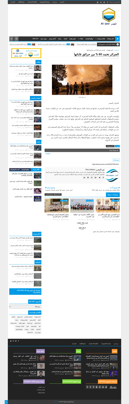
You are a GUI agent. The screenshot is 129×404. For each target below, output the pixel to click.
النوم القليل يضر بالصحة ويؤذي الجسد (22, 189)
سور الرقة (29, 323)
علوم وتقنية (72, 39)
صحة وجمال (14, 323)
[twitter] (104, 2)
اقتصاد (65, 39)
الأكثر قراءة (36, 169)
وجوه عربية (44, 39)
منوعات (26, 329)
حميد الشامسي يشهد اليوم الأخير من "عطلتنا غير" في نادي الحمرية (109, 215)
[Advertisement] (43, 20)
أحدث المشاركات (14, 169)
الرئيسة (62, 2)
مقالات (81, 39)
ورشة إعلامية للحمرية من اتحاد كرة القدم (24, 44)
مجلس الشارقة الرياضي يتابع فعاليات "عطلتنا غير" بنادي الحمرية (58, 215)
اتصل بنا (13, 2)
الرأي (39, 320)
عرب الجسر (41, 387)
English (35, 39)
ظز (39, 326)
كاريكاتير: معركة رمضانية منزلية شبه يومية (22, 266)
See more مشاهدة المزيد (53, 194)
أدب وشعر (19, 317)
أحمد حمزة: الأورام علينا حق (26, 74)
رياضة (59, 39)
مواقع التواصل (89, 39)
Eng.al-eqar (41, 393)
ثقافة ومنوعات (101, 39)
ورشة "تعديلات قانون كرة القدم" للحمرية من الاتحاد (60, 44)
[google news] (26, 53)
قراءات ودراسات (20, 326)
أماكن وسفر (52, 39)
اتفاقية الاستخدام (32, 2)
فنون (27, 326)
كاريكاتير (38, 329)
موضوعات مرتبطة (112, 195)
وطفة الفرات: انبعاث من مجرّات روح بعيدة (22, 133)
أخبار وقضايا (110, 39)
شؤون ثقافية (22, 323)
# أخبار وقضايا (110, 146)
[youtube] (97, 2)
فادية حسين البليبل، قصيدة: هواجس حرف (22, 125)
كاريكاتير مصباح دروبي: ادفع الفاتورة (23, 274)
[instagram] (100, 2)
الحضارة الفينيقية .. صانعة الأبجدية (23, 196)
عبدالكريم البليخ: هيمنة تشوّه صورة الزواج (22, 89)
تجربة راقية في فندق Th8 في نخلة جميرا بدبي (21, 238)
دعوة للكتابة (21, 2)
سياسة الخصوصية (45, 2)
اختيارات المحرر (28, 317)
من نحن (55, 2)
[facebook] (107, 2)
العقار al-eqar (41, 390)
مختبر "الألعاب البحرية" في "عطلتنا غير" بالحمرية (84, 215)
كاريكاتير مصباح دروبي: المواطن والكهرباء (22, 281)
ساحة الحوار (38, 323)
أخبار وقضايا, (105, 58)
